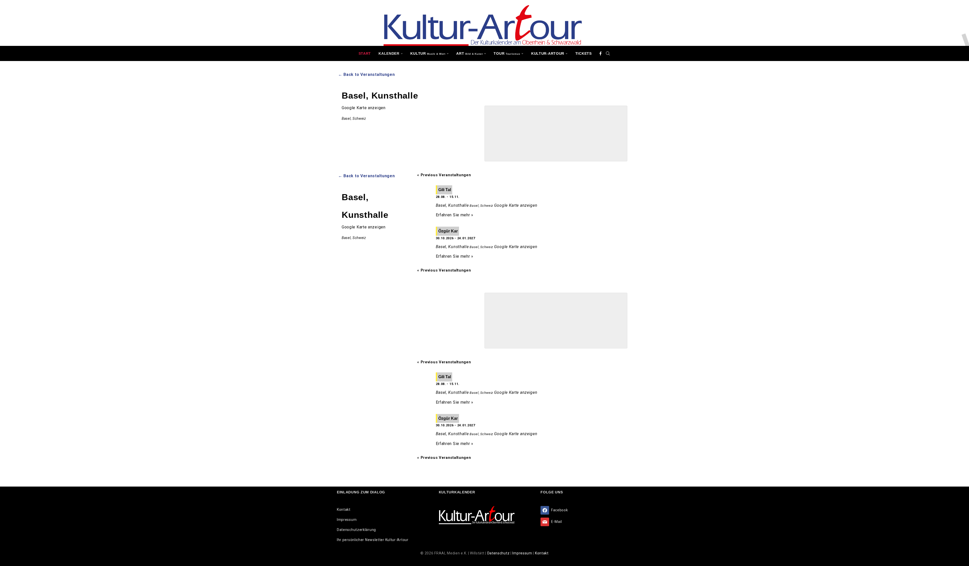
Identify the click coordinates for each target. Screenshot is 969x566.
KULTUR (427, 53)
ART (469, 53)
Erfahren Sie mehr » (454, 215)
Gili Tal (444, 190)
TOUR (507, 53)
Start (365, 53)
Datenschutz (498, 553)
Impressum (347, 520)
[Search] (607, 53)
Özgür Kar (448, 231)
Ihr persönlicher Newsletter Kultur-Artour (373, 540)
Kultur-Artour (547, 53)
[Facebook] (600, 53)
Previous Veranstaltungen (444, 175)
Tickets (583, 53)
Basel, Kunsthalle (452, 205)
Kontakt (344, 510)
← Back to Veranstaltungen (366, 74)
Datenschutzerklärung (356, 530)
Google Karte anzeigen (364, 107)
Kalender (389, 53)
